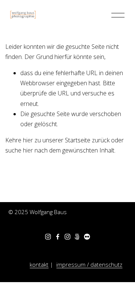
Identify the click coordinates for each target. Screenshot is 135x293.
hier (28, 140)
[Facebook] (58, 237)
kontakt (39, 264)
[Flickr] (87, 237)
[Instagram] (48, 237)
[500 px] (77, 237)
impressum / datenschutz (89, 264)
